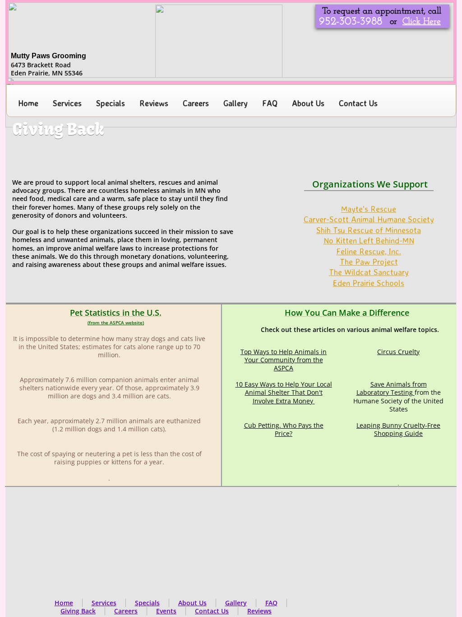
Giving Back (78, 611)
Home (64, 602)
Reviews (259, 611)
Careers (126, 611)
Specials (147, 602)
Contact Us (212, 611)
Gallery (236, 602)
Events (166, 611)
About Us (192, 602)
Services (104, 602)
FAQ (271, 602)
